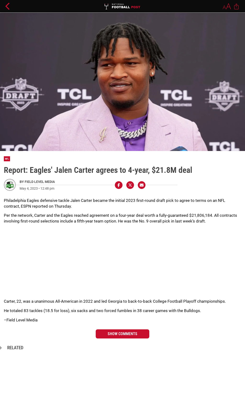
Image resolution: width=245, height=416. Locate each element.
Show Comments (122, 334)
